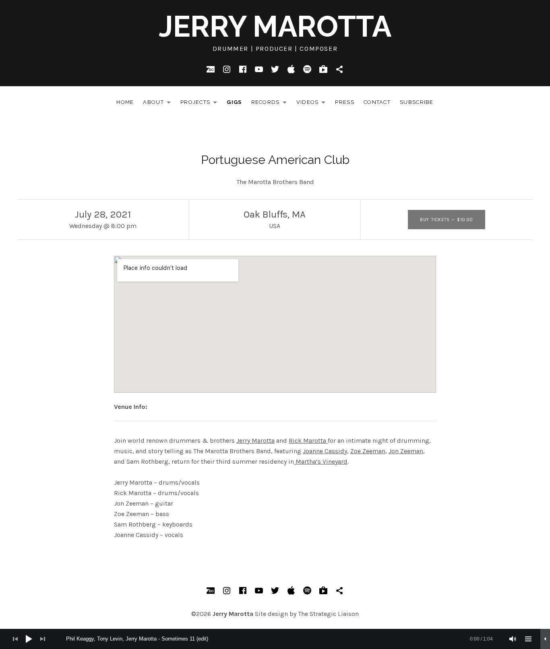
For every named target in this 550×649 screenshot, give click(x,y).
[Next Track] (42, 638)
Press (344, 102)
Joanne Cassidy (325, 451)
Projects (200, 103)
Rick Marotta (308, 440)
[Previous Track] (15, 638)
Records (271, 103)
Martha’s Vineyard (320, 461)
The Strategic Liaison (328, 614)
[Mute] (513, 638)
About (159, 103)
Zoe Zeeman (367, 451)
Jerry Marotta (275, 26)
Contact (377, 102)
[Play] (29, 638)
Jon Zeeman (406, 451)
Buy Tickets (446, 219)
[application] (275, 639)
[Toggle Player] (545, 638)
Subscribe (417, 102)
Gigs (234, 102)
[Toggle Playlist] (528, 638)
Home (125, 102)
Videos (313, 103)
